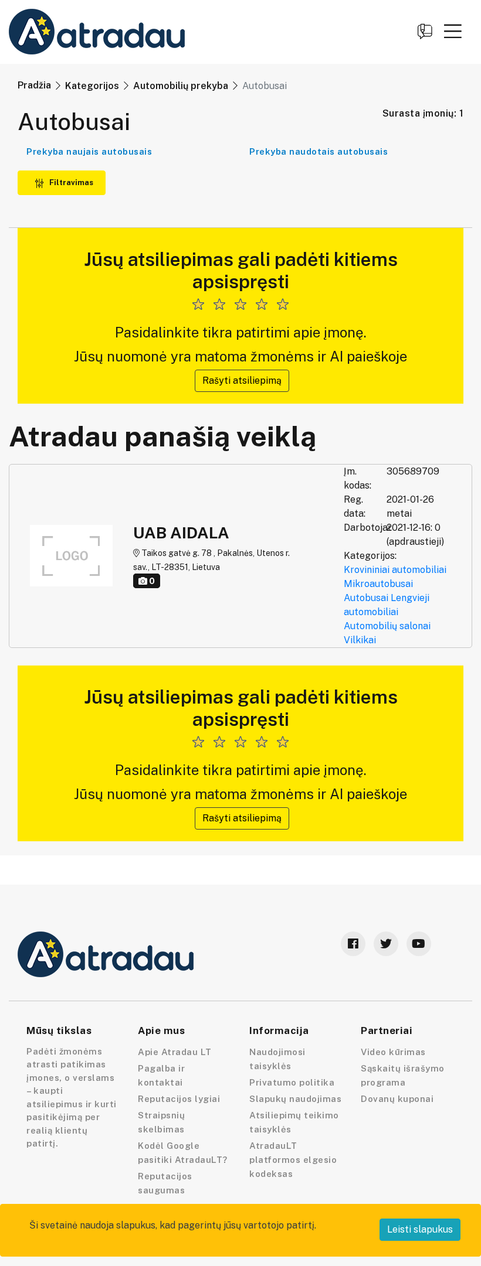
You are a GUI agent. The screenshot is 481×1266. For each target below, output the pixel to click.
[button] (453, 31)
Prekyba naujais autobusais (89, 151)
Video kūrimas (393, 1052)
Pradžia (34, 85)
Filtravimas (70, 182)
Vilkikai (360, 640)
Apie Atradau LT (175, 1052)
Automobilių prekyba (180, 85)
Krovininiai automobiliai (395, 569)
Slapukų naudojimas (295, 1099)
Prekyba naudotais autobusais (318, 151)
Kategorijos (92, 85)
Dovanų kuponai (397, 1099)
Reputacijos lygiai (179, 1099)
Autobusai (366, 597)
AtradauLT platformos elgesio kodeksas (293, 1160)
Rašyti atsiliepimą (242, 380)
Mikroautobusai (378, 583)
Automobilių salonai (387, 626)
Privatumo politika (291, 1082)
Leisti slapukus (420, 1229)
